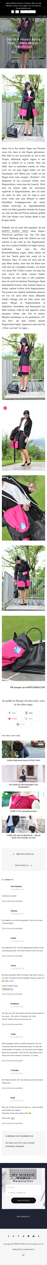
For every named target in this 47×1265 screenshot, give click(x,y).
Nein (17, 12)
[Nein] (44, 8)
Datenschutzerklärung (28, 12)
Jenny (13, 1034)
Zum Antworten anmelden (12, 901)
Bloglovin (28, 1236)
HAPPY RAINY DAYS (15, 231)
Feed (38, 1236)
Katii (13, 1098)
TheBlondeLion (7, 989)
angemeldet (18, 1143)
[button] (15, 713)
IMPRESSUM (17, 1249)
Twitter (23, 1236)
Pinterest (18, 1236)
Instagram (13, 1236)
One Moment (16, 886)
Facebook (8, 1236)
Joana (13, 965)
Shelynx (14, 911)
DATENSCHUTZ (29, 1249)
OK (13, 12)
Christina (15, 1070)
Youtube (33, 1236)
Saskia (13, 938)
